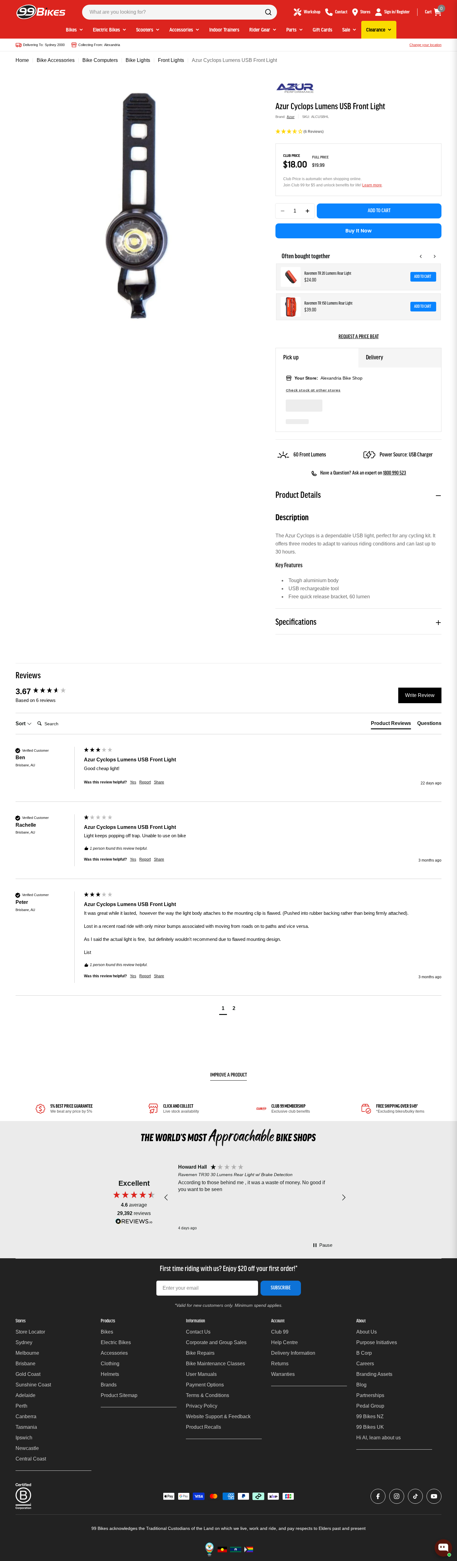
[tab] (391, 724)
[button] (358, 132)
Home (22, 60)
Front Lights (171, 60)
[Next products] (434, 256)
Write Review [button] (420, 695)
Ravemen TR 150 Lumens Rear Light (328, 303)
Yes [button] (133, 782)
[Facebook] (378, 1496)
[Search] (268, 12)
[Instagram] (396, 1496)
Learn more (372, 185)
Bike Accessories (56, 60)
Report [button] (145, 782)
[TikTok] (415, 1496)
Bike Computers (100, 60)
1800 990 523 (394, 473)
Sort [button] (21, 723)
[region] (255, 1197)
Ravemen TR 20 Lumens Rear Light (327, 273)
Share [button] (159, 782)
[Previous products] (421, 256)
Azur (290, 117)
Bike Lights (138, 60)
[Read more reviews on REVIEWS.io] (134, 1222)
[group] (48, 691)
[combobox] (179, 12)
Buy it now (358, 230)
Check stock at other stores (313, 390)
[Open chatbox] (443, 1548)
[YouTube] (434, 1496)
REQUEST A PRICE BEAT (359, 337)
